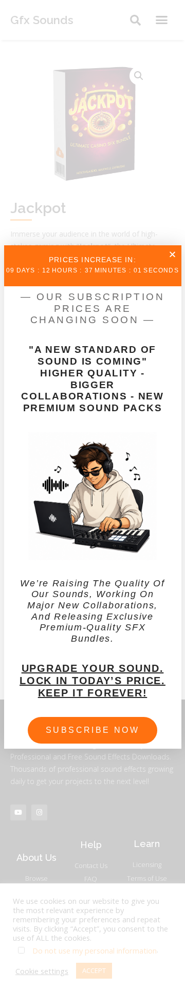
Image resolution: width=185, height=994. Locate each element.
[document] (92, 497)
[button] (172, 254)
